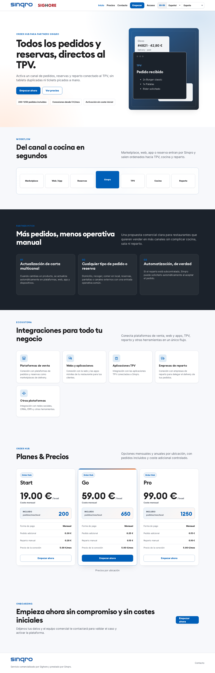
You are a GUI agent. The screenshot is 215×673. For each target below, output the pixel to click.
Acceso (151, 5)
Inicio (101, 5)
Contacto (122, 5)
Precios (111, 5)
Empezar (137, 5)
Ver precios (52, 90)
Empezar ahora (28, 90)
